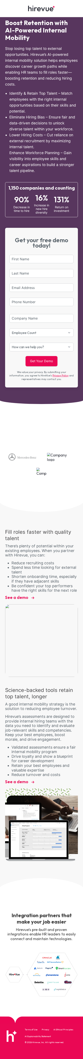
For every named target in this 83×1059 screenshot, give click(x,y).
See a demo (17, 597)
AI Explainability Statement (38, 1036)
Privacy (45, 1029)
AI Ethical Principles (63, 1029)
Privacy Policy (61, 375)
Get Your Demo (41, 361)
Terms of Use (31, 1029)
